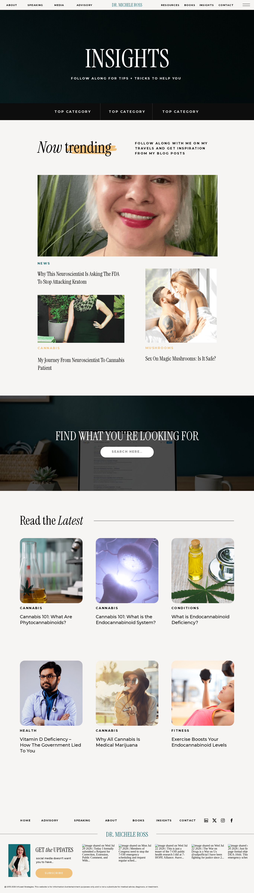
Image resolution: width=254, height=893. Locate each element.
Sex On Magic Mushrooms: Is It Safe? (180, 358)
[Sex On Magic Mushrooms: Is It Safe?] (181, 306)
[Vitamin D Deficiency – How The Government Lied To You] (51, 693)
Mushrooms (159, 348)
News (44, 263)
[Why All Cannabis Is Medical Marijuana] (127, 693)
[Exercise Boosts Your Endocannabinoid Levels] (202, 693)
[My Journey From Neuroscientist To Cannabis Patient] (81, 319)
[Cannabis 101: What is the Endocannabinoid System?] (127, 570)
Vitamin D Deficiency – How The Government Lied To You (50, 745)
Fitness (180, 730)
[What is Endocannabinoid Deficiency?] (202, 570)
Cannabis (49, 348)
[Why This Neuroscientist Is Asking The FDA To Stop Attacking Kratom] (128, 215)
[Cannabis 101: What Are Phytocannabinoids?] (51, 570)
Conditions (185, 608)
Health (28, 730)
